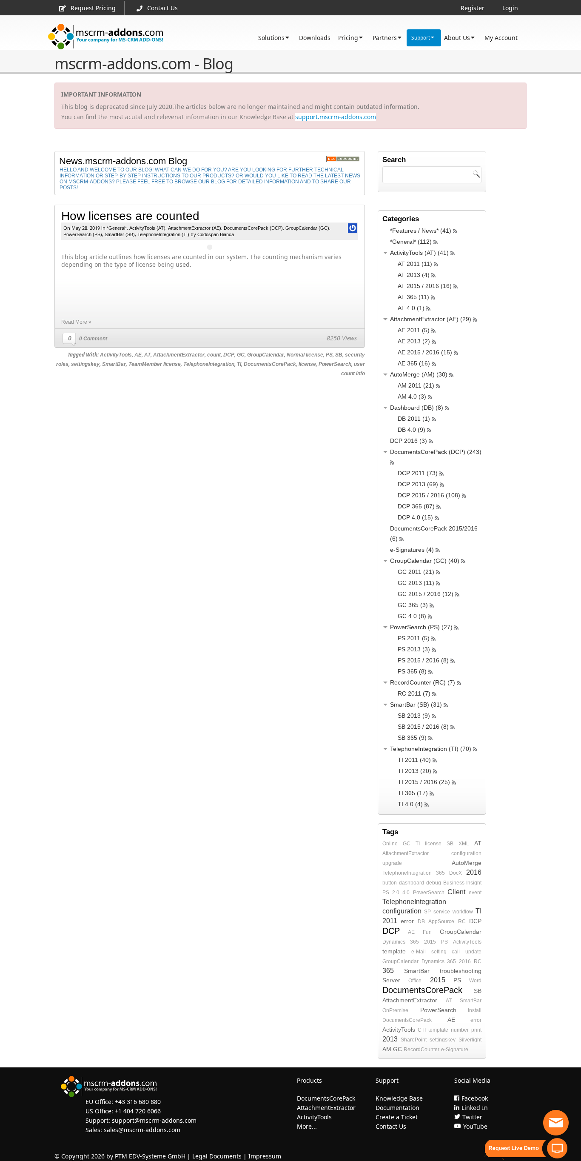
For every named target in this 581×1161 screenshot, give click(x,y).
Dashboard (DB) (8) (416, 407)
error (407, 921)
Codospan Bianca (215, 234)
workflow (463, 912)
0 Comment (93, 339)
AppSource (441, 921)
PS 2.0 (390, 893)
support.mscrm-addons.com (335, 117)
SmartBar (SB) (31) (416, 704)
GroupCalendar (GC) (307, 228)
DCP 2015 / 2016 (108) (429, 495)
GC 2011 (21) (416, 571)
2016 (473, 872)
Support (420, 37)
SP (427, 912)
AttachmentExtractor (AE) (194, 228)
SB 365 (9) (412, 737)
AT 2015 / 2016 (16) (425, 285)
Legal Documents (217, 1156)
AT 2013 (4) (414, 274)
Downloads (314, 38)
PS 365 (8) (412, 671)
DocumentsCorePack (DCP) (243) (435, 451)
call (456, 952)
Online (390, 844)
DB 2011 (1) (414, 418)
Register (472, 8)
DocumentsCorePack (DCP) (253, 228)
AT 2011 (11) (415, 263)
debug (433, 883)
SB (338, 355)
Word (475, 981)
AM (386, 1049)
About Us (457, 38)
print (476, 1030)
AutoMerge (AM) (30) (418, 374)
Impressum (264, 1156)
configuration (466, 853)
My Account (501, 38)
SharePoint (414, 1040)
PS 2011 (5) (414, 638)
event (475, 893)
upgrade (392, 863)
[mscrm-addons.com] (105, 36)
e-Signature (454, 1050)
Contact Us (162, 8)
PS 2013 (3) (414, 649)
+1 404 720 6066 (138, 1111)
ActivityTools (116, 355)
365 (440, 873)
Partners (385, 38)
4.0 (406, 893)
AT (147, 355)
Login (510, 8)
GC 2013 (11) (416, 582)
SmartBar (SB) (120, 234)
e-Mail (418, 952)
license (307, 364)
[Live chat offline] (556, 1122)
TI (239, 364)
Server (391, 980)
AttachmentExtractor (179, 355)
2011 (389, 920)
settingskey (85, 364)
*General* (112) (411, 241)
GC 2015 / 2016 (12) (425, 593)
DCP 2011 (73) (418, 473)
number (460, 1030)
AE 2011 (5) (414, 330)
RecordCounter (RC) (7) (422, 682)
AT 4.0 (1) (411, 308)
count (214, 355)
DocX (455, 873)
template (394, 951)
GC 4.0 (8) (412, 616)
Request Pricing (93, 8)
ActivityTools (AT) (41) (419, 252)
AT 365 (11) (413, 297)
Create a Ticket (397, 1117)
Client (456, 892)
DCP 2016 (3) (408, 440)
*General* (117, 228)
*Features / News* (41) (420, 230)
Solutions (271, 38)
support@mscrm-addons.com (154, 1120)
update (473, 952)
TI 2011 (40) (414, 759)
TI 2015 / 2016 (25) (424, 782)
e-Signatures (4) (412, 549)
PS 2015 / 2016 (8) (423, 660)
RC (462, 921)
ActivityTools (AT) (147, 228)
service (441, 912)
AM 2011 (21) (416, 385)
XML (464, 844)
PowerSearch (335, 364)
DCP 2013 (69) (418, 484)
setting (439, 952)
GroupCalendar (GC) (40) (424, 560)
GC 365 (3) (413, 605)
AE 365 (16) (414, 363)
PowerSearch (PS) (82, 234)
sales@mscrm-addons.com (142, 1130)
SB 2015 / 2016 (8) (423, 726)
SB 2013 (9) (414, 715)
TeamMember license (154, 364)
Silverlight (470, 1040)
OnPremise (395, 1010)
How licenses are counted (130, 216)
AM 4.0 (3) (412, 396)
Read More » (76, 322)
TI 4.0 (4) (410, 804)
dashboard (411, 883)
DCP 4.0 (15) (415, 517)
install (474, 1010)
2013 (390, 1039)
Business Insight (462, 883)
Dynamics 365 (400, 942)
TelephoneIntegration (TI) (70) (430, 748)
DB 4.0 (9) (411, 429)
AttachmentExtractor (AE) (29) (430, 319)
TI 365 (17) (413, 793)
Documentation (397, 1108)
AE (138, 355)
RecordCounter (421, 1050)
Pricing (348, 38)
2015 (430, 942)
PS (329, 355)
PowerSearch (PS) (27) (421, 627)
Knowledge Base (399, 1098)
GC (241, 355)
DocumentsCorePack (270, 364)
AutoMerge (466, 862)
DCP (228, 355)
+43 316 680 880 (138, 1102)
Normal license (305, 355)
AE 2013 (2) (414, 341)
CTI (422, 1030)
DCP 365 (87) (416, 506)
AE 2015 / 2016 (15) (425, 352)
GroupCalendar (265, 355)
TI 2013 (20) (414, 770)
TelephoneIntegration (208, 364)
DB (421, 921)
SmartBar (114, 364)
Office (415, 981)
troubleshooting (460, 970)
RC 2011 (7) (414, 693)
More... (307, 1126)
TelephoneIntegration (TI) (163, 234)
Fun (427, 932)
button (389, 883)
